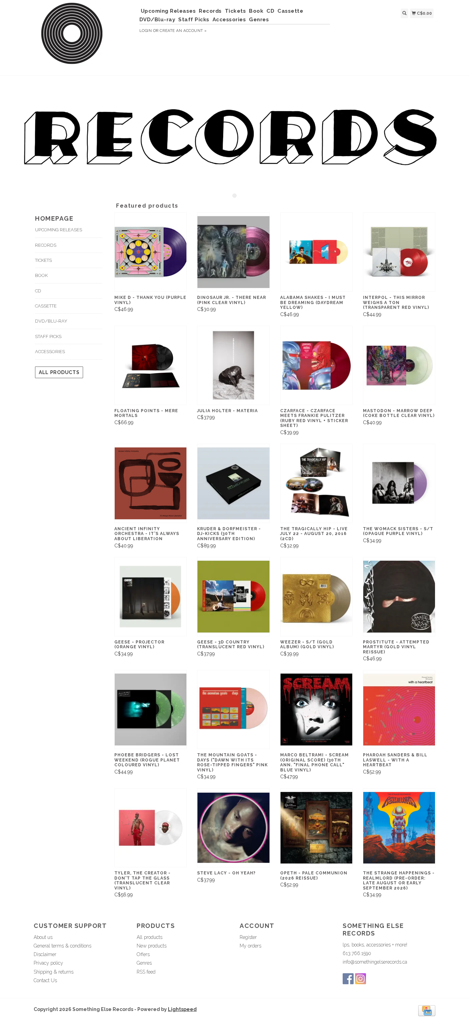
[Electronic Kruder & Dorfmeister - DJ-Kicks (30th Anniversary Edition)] (233, 483)
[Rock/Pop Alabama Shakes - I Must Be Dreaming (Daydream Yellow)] (316, 252)
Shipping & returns (53, 972)
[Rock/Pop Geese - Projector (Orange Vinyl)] (150, 596)
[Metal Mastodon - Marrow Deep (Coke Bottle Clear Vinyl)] (399, 365)
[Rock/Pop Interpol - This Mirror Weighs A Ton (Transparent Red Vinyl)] (399, 252)
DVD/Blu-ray (157, 19)
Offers (143, 954)
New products (152, 946)
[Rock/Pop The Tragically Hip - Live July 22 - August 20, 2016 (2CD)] (316, 483)
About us (43, 937)
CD (270, 11)
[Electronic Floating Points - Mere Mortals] (150, 365)
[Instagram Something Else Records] (360, 978)
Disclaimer (45, 954)
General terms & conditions (62, 946)
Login (145, 30)
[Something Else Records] (84, 36)
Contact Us (45, 980)
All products (59, 372)
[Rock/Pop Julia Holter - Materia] (233, 365)
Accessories (229, 19)
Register (248, 937)
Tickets (235, 11)
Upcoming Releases (168, 11)
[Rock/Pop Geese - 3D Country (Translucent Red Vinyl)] (233, 596)
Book (256, 11)
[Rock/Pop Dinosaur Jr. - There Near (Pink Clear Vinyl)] (233, 252)
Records (210, 11)
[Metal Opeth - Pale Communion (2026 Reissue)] (316, 828)
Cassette (290, 11)
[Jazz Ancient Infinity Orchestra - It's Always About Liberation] (150, 483)
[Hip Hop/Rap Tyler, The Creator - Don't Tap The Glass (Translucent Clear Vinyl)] (150, 828)
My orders (250, 946)
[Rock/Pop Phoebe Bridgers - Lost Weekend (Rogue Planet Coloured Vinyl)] (150, 709)
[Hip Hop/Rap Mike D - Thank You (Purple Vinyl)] (150, 252)
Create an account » (183, 30)
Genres (259, 19)
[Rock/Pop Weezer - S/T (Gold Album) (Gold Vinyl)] (316, 596)
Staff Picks (193, 19)
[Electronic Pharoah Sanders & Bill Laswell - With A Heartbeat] (399, 709)
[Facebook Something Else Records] (348, 978)
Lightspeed (182, 1009)
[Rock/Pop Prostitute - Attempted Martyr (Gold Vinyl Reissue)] (399, 596)
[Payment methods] (426, 1010)
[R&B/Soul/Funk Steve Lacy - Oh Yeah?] (233, 828)
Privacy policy (48, 963)
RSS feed (146, 972)
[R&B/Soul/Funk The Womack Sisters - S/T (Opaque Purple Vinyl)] (399, 483)
